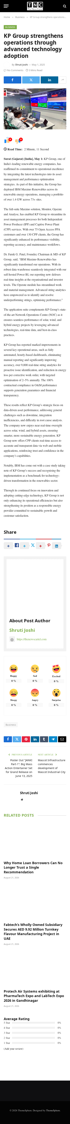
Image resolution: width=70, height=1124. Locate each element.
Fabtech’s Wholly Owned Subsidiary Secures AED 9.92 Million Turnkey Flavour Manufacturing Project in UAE (33, 931)
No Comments (15, 70)
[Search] (64, 6)
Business (10, 27)
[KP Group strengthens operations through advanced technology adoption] (35, 108)
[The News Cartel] (35, 6)
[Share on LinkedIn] (49, 79)
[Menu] (6, 6)
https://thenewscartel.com (31, 639)
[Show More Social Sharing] (62, 79)
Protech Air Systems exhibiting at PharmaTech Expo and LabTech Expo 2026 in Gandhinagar (34, 996)
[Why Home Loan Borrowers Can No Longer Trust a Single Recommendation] (35, 839)
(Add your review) (13, 1048)
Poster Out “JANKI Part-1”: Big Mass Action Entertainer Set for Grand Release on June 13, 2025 (18, 768)
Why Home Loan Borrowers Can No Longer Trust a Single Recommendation (33, 867)
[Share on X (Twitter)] (31, 79)
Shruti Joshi (21, 64)
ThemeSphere (53, 1110)
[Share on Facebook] (12, 79)
